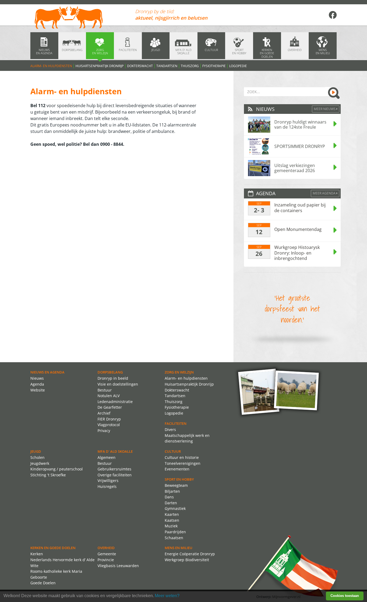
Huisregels (107, 486)
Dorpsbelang (110, 372)
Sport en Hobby (179, 479)
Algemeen (107, 457)
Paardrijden (175, 531)
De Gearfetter (110, 407)
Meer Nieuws (325, 109)
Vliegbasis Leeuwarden (118, 565)
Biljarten (172, 491)
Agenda (37, 384)
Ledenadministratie (115, 401)
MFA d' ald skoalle (115, 451)
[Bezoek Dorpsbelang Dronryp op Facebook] (333, 15)
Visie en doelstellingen (118, 384)
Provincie (106, 559)
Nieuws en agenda (47, 372)
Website (37, 390)
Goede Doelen (43, 582)
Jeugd (35, 451)
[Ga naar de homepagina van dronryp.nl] (78, 18)
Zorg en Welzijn (179, 372)
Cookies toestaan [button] (344, 596)
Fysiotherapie (214, 66)
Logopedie (238, 66)
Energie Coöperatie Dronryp (190, 553)
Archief (104, 413)
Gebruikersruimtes (114, 469)
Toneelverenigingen (182, 463)
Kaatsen (172, 520)
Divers (170, 429)
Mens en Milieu (178, 547)
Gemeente (107, 553)
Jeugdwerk (39, 463)
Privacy (104, 430)
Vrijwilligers (108, 480)
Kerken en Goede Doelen (52, 547)
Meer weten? (167, 595)
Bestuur (105, 390)
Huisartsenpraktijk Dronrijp (99, 66)
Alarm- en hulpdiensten (51, 66)
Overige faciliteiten (115, 474)
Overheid (106, 547)
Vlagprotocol (109, 424)
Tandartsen (166, 66)
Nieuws (37, 378)
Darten (171, 502)
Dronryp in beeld (113, 378)
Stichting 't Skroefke (48, 474)
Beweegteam (176, 485)
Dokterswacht (140, 66)
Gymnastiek (175, 508)
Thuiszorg (190, 66)
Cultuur (173, 451)
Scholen (37, 457)
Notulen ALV (109, 395)
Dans (169, 496)
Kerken (36, 553)
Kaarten (172, 514)
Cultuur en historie (182, 457)
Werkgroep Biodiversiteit (187, 559)
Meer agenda (324, 193)
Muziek (171, 525)
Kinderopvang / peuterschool (56, 469)
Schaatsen (174, 537)
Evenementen (177, 469)
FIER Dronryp (109, 419)
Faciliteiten (175, 423)
